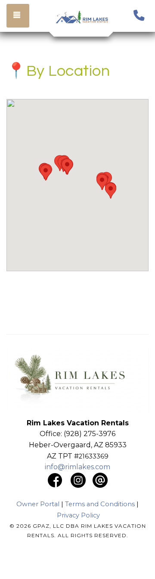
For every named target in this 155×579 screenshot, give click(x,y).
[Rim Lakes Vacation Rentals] (82, 17)
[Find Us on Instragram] (82, 479)
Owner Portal (37, 504)
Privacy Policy (78, 515)
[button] (45, 172)
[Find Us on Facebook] (55, 479)
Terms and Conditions (100, 504)
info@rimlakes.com (77, 467)
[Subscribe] (100, 479)
